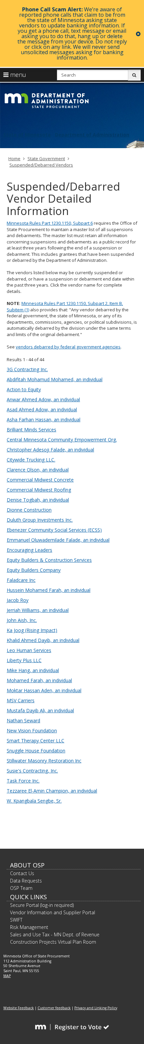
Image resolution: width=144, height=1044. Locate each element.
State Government (46, 158)
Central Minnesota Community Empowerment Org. (62, 439)
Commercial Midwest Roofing (39, 490)
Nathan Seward (23, 720)
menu (17, 75)
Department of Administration (92, 134)
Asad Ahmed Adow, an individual (42, 409)
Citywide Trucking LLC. (31, 459)
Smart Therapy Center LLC (35, 740)
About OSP (27, 865)
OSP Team (21, 888)
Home (14, 158)
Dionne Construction (29, 510)
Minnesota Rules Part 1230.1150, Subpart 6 (50, 223)
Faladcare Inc (21, 580)
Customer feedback (54, 1008)
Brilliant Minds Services (31, 429)
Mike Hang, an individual (33, 670)
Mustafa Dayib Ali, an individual (40, 710)
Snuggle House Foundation (36, 750)
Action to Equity (24, 389)
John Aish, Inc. (22, 620)
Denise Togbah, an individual (38, 500)
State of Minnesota (27, 134)
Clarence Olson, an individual (38, 469)
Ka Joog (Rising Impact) (32, 630)
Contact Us (22, 873)
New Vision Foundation (32, 730)
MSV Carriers (20, 700)
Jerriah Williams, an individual (38, 610)
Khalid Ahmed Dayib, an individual (43, 640)
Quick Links (28, 897)
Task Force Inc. (23, 780)
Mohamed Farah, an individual (39, 680)
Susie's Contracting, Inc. (32, 770)
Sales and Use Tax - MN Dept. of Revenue (54, 934)
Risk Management (29, 927)
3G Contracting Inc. (27, 369)
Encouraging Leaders (29, 550)
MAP (7, 975)
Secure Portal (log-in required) (42, 905)
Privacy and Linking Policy (95, 1008)
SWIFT (16, 920)
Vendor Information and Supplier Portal (52, 912)
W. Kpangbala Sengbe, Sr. (34, 801)
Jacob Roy (17, 600)
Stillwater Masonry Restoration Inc (44, 760)
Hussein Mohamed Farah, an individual (48, 590)
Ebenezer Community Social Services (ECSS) (54, 530)
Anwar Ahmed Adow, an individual (43, 399)
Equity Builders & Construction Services (49, 560)
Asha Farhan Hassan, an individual (43, 419)
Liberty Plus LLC (24, 660)
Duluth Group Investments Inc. (40, 520)
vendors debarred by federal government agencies (68, 347)
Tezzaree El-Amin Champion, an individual (52, 791)
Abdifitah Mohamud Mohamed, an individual (54, 379)
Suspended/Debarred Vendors (41, 165)
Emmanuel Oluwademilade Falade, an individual (58, 540)
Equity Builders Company (34, 570)
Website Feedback (18, 1008)
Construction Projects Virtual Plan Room (53, 942)
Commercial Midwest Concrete (40, 480)
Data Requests (26, 880)
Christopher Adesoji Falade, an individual (50, 449)
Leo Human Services (29, 650)
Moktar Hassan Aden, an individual (44, 690)
